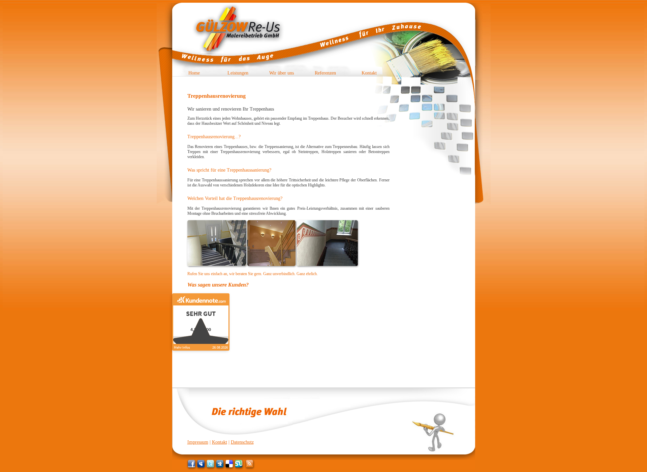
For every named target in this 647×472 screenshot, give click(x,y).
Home (194, 73)
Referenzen (325, 73)
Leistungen (237, 73)
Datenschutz (242, 442)
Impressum (197, 442)
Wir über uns (281, 73)
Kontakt (369, 73)
